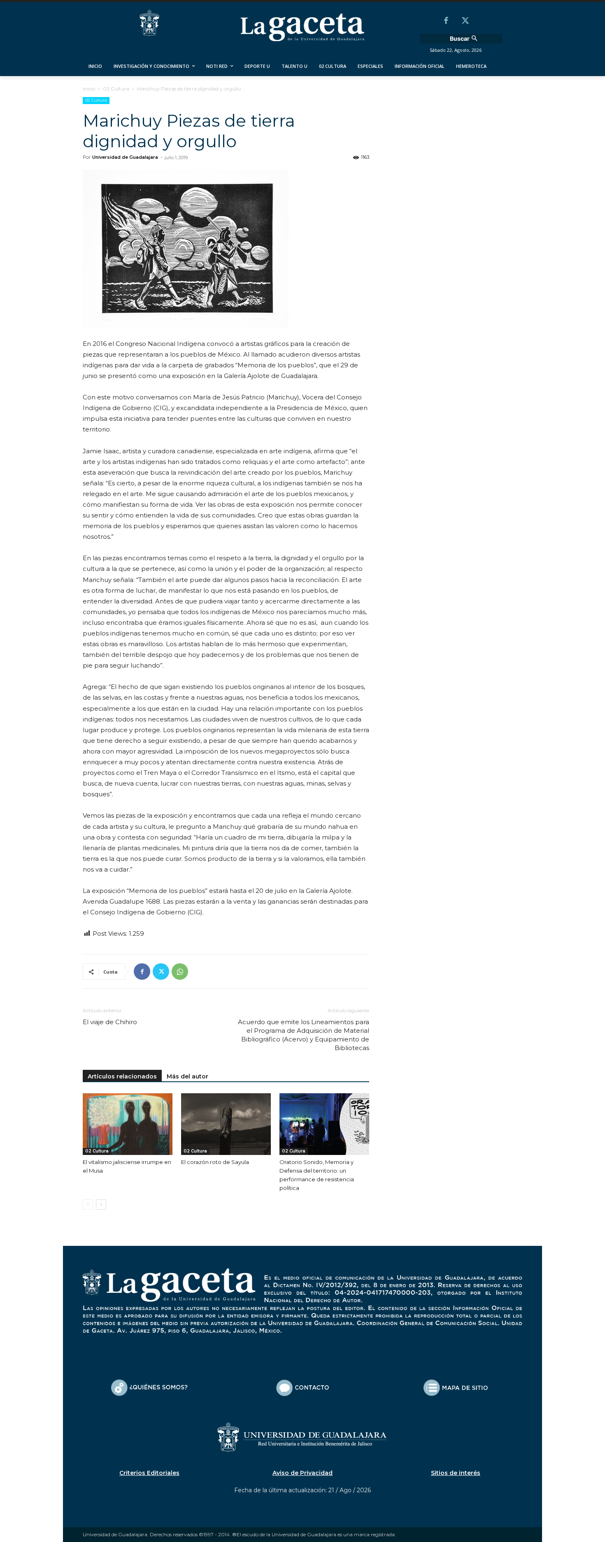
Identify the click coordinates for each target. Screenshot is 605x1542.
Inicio (89, 89)
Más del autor (187, 1076)
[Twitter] (465, 21)
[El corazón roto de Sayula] (226, 1124)
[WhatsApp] (180, 971)
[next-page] (101, 1204)
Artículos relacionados (122, 1076)
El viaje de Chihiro (110, 1022)
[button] (465, 39)
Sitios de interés (455, 1473)
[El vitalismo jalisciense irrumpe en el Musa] (127, 1124)
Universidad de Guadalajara (125, 157)
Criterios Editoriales (149, 1473)
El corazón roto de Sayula (215, 1162)
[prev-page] (88, 1204)
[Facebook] (446, 21)
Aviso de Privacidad (302, 1473)
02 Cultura (116, 89)
